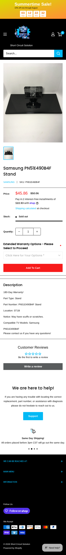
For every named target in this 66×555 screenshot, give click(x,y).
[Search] (58, 53)
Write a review (33, 366)
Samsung (9, 182)
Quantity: (8, 231)
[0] (60, 34)
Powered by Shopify (12, 548)
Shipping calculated (25, 208)
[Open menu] (5, 34)
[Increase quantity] (37, 231)
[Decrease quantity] (19, 231)
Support (33, 416)
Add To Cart (33, 267)
